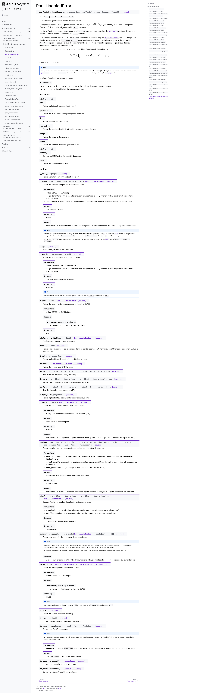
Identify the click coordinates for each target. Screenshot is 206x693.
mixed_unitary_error (12, 68)
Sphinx (44, 688)
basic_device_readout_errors (15, 103)
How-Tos (5, 147)
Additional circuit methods (12, 141)
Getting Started (7, 25)
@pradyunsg (53, 688)
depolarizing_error (11, 65)
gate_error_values (11, 113)
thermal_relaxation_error (13, 89)
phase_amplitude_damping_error (16, 85)
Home (4, 21)
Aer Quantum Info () (12, 136)
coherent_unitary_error (13, 72)
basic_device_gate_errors (14, 106)
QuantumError (9, 51)
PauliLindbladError (12, 54)
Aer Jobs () (12, 35)
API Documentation (8, 28)
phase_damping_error (12, 82)
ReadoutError (9, 58)
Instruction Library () (10, 39)
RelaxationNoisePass (12, 99)
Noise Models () (14, 44)
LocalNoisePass (10, 96)
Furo (59, 688)
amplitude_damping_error (14, 78)
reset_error (9, 75)
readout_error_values (12, 120)
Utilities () (13, 132)
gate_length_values (12, 116)
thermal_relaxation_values (14, 123)
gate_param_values (12, 109)
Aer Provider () (12, 32)
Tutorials (5, 144)
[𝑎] (75, 322)
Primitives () (12, 127)
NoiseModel (9, 48)
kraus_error (9, 92)
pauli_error (9, 61)
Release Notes (7, 151)
